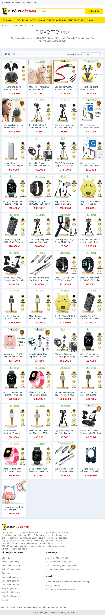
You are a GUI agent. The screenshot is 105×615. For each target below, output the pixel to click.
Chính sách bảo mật (11, 561)
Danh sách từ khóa (10, 584)
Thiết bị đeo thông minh (81, 20)
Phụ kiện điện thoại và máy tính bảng (61, 569)
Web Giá (54, 607)
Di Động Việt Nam (67, 612)
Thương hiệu (17, 25)
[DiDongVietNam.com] (19, 11)
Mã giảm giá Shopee (11, 596)
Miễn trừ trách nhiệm (11, 569)
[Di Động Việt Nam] (15, 527)
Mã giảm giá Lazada (11, 592)
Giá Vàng (46, 607)
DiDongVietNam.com (48, 612)
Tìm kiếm (95, 11)
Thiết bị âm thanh (56, 20)
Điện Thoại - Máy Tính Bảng (31, 20)
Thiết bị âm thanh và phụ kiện (58, 561)
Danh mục (16, 2)
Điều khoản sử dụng (11, 565)
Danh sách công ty (10, 581)
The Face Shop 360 (32, 607)
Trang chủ (6, 2)
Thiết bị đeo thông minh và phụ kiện (61, 565)
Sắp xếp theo (73, 54)
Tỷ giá (19, 607)
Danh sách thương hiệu (12, 577)
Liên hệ (36, 2)
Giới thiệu (27, 2)
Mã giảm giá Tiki (9, 588)
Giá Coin (63, 607)
